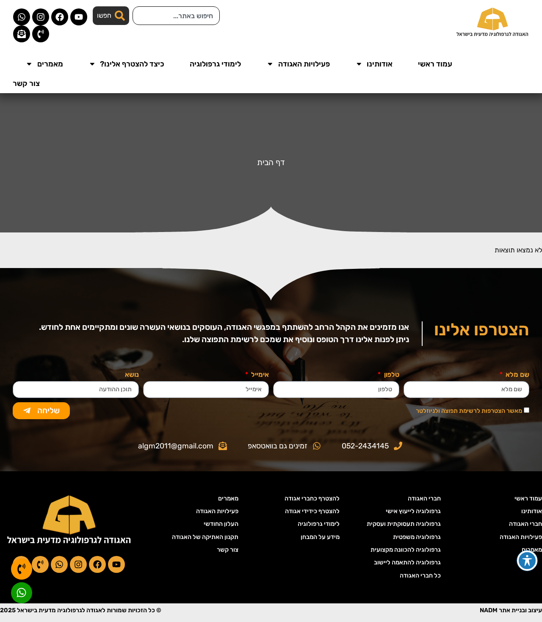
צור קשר (26, 83)
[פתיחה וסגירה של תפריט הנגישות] (527, 560)
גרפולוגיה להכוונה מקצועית (406, 549)
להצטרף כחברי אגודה (312, 498)
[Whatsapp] (21, 16)
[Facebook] (59, 16)
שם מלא (516, 375)
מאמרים (50, 64)
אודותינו (380, 64)
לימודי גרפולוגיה (215, 64)
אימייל (259, 375)
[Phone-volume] (40, 33)
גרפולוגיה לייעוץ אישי (413, 511)
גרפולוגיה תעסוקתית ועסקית (404, 524)
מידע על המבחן (320, 537)
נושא (132, 375)
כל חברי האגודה (420, 575)
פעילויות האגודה (304, 64)
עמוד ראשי (435, 64)
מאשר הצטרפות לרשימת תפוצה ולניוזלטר (469, 411)
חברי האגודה (525, 524)
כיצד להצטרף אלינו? (132, 64)
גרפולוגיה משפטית (417, 537)
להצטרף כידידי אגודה (312, 511)
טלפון (390, 375)
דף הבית (271, 162)
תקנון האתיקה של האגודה (205, 537)
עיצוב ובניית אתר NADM (511, 610)
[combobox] (176, 15)
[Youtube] (78, 16)
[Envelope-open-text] (21, 33)
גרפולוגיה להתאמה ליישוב (407, 562)
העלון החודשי (221, 524)
